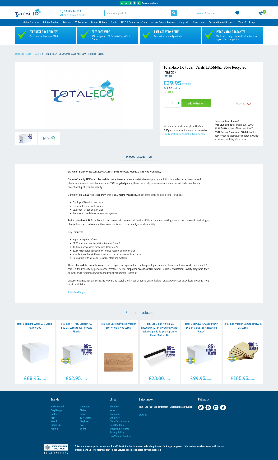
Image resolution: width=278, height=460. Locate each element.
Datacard (84, 406)
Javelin (54, 421)
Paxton (54, 428)
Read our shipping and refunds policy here (184, 133)
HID (53, 417)
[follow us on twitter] (201, 407)
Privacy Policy (117, 432)
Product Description (139, 156)
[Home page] (28, 13)
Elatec (83, 410)
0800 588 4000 (72, 11)
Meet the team (117, 424)
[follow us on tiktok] (223, 407)
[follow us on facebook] (208, 407)
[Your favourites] (237, 13)
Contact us (115, 413)
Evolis (54, 413)
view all (143, 414)
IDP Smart (85, 417)
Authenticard (57, 406)
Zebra (83, 428)
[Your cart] (261, 13)
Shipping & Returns (119, 428)
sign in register (206, 13)
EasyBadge (56, 410)
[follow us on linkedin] (215, 407)
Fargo (83, 413)
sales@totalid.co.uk (74, 15)
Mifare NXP (56, 424)
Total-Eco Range (23, 53)
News (112, 410)
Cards (38, 53)
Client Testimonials (119, 421)
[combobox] (137, 12)
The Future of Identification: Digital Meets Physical (166, 406)
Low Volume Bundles (120, 436)
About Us (114, 406)
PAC (82, 424)
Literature (115, 417)
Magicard (84, 421)
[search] (174, 13)
